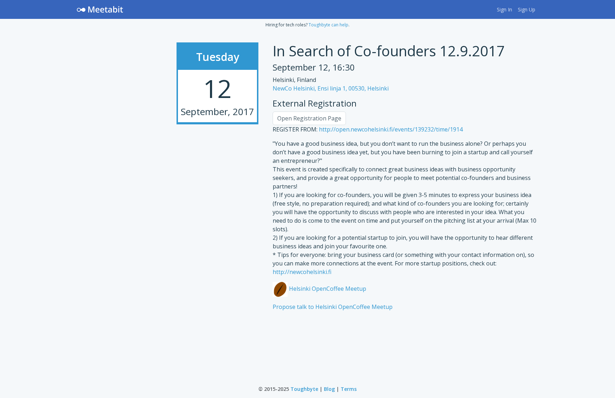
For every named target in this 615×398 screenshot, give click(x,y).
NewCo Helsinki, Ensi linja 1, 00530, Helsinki (331, 88)
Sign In (504, 9)
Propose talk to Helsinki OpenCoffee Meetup (333, 307)
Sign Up (526, 9)
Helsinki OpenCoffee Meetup (327, 289)
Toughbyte (304, 389)
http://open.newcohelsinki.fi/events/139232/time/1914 (391, 129)
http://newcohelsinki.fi (302, 272)
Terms (349, 389)
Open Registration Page (309, 118)
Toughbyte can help (328, 25)
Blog (329, 389)
